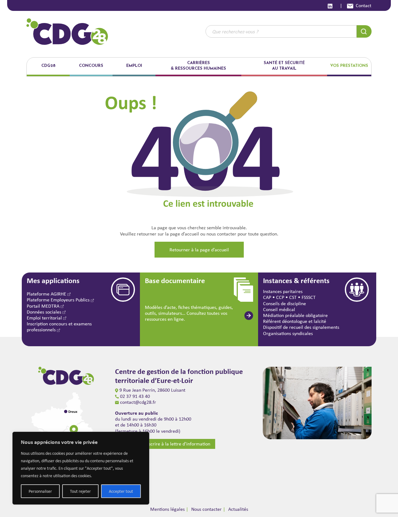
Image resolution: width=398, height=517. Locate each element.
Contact (363, 5)
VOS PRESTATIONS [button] (349, 66)
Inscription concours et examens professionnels (59, 326)
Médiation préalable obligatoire (295, 315)
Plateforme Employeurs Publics (59, 299)
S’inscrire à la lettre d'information (175, 443)
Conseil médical (279, 309)
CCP (280, 297)
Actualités (238, 509)
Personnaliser (40, 491)
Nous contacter (206, 509)
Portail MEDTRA (44, 306)
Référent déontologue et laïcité (294, 321)
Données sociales (44, 312)
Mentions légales (167, 509)
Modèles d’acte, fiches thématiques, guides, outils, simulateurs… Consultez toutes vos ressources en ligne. (189, 313)
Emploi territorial (45, 317)
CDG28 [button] (48, 66)
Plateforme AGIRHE (47, 294)
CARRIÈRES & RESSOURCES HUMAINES (198, 66)
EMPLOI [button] (134, 66)
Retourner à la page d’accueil (199, 249)
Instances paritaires (283, 291)
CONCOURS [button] (91, 66)
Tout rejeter (80, 491)
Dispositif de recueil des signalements (301, 327)
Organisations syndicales (288, 333)
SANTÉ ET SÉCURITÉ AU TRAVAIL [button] (284, 66)
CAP (267, 297)
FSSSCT (309, 297)
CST (293, 297)
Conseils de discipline (284, 303)
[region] (80, 468)
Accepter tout (121, 491)
